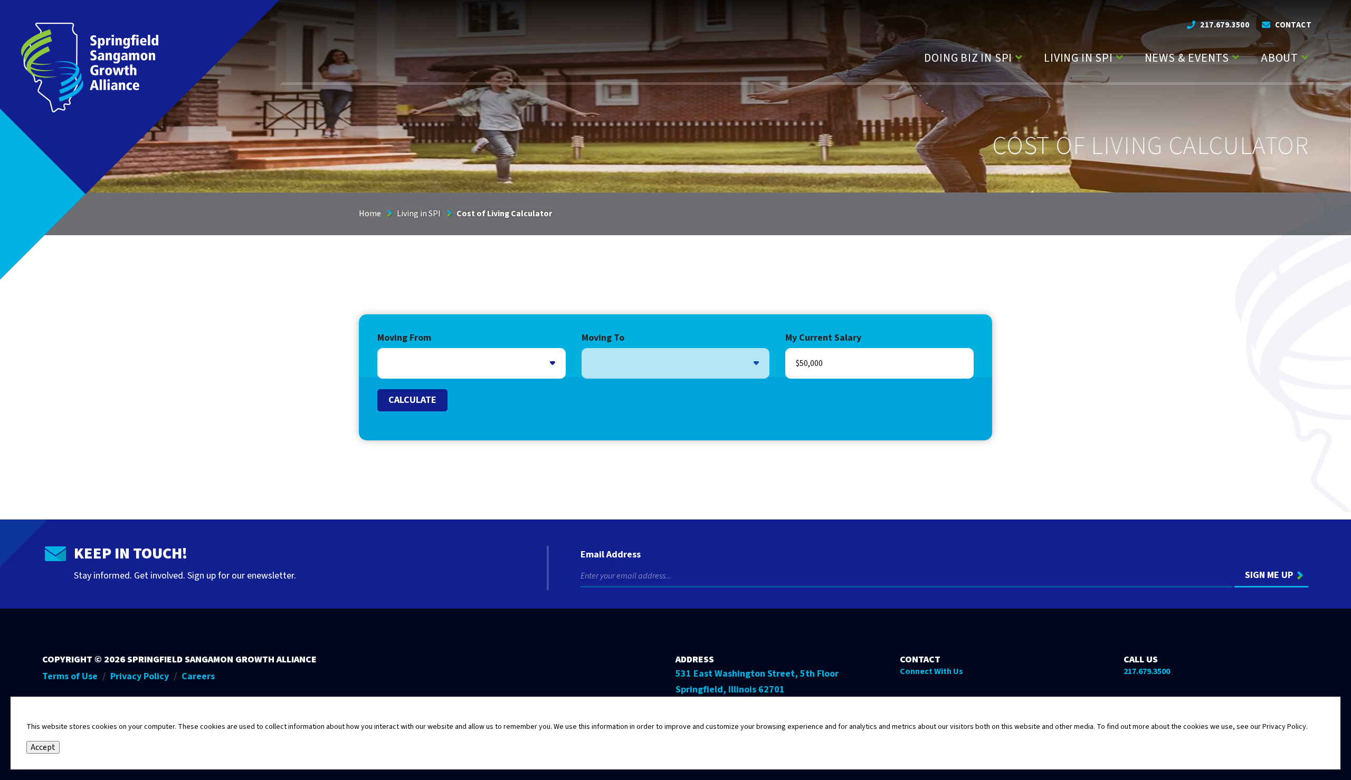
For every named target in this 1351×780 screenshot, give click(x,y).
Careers (198, 676)
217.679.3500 (1224, 25)
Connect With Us (931, 671)
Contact (1293, 25)
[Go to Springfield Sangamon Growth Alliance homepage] (89, 67)
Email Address (611, 554)
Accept (43, 747)
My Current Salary (823, 338)
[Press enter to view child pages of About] (1304, 56)
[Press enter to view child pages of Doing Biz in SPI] (1018, 56)
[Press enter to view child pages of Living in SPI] (1119, 56)
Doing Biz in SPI (968, 58)
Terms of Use (70, 676)
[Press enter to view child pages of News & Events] (1235, 56)
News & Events (1187, 58)
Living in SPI (1078, 58)
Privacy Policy (139, 676)
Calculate (412, 400)
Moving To (603, 338)
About (1279, 58)
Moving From (404, 338)
